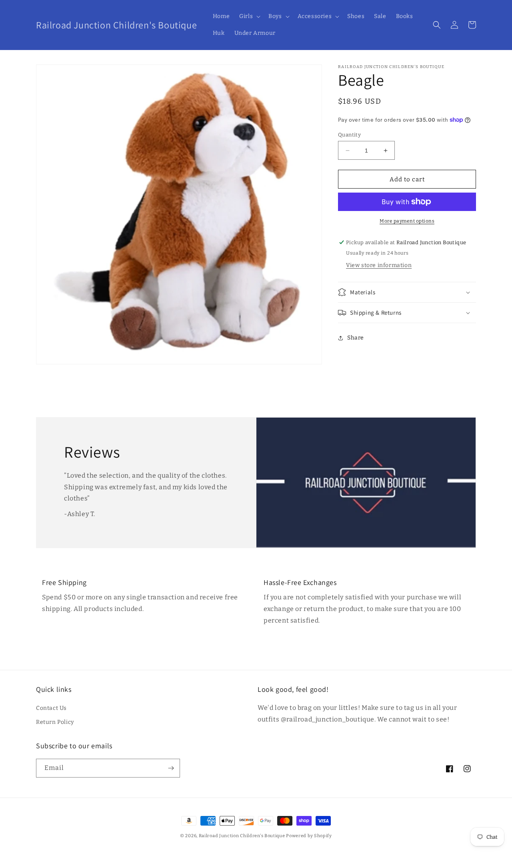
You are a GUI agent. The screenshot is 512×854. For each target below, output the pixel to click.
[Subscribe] (171, 768)
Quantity (349, 135)
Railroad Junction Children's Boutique (242, 835)
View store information (379, 265)
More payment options (407, 221)
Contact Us (51, 708)
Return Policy (55, 722)
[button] (249, 16)
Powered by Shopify (309, 835)
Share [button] (355, 337)
